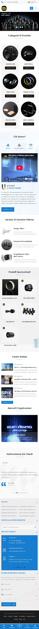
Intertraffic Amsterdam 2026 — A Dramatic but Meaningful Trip (26, 379)
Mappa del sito (30, 616)
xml (24, 619)
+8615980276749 (20, 543)
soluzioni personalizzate (23, 241)
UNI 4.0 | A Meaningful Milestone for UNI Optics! (26, 367)
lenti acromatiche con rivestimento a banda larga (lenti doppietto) (10, 298)
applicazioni (19, 435)
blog (20, 619)
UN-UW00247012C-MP (29, 321)
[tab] (8, 147)
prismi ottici (10, 92)
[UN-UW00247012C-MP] (29, 311)
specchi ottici (10, 120)
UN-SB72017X (10, 321)
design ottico (19, 228)
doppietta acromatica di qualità (9, 512)
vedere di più (10, 68)
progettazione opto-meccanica (22, 255)
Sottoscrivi (7, 604)
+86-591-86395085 (16, 540)
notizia (16, 619)
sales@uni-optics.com (19, 551)
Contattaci (22, 616)
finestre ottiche (28, 92)
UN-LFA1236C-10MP (10, 345)
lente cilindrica (28, 120)
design (16, 616)
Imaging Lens (10, 64)
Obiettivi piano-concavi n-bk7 (9, 509)
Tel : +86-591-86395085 (11, 2)
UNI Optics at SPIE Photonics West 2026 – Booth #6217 (26, 391)
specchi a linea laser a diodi (9, 506)
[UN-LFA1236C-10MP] (10, 334)
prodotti (10, 616)
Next (1, 489)
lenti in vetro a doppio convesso (28, 509)
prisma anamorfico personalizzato (28, 516)
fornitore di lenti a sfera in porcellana (9, 516)
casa (5, 616)
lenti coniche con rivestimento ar (28, 512)
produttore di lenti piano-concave (28, 506)
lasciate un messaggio (19, 625)
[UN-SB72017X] (10, 311)
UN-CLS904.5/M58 (28, 298)
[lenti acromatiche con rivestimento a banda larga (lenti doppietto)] (10, 287)
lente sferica (28, 64)
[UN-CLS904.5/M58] (29, 287)
